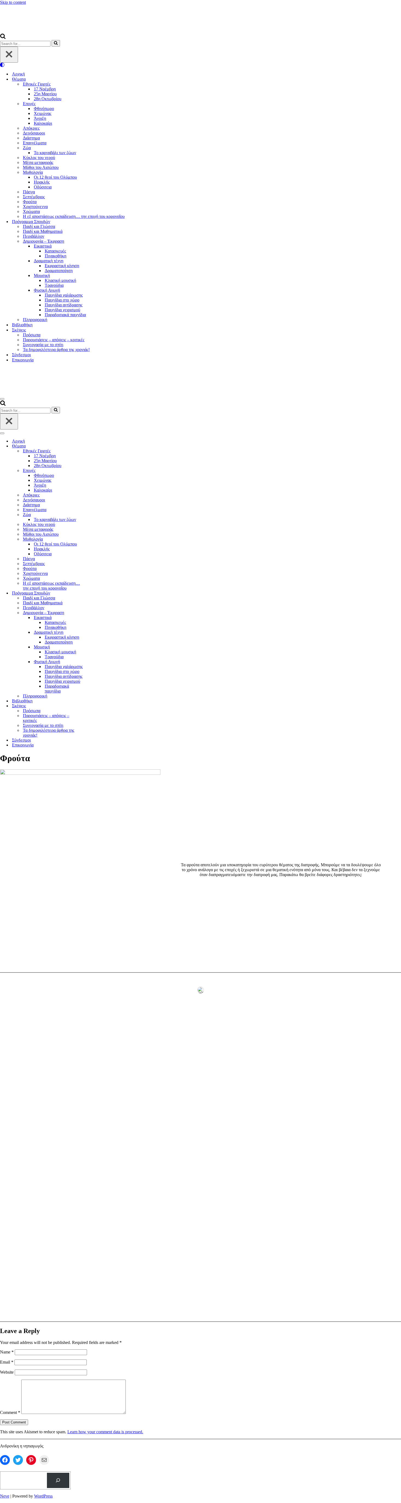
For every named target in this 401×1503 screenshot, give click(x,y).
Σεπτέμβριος (34, 196)
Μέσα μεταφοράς (38, 162)
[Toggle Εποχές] (95, 470)
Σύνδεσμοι (21, 354)
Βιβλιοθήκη (22, 324)
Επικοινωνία (23, 360)
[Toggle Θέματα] (95, 446)
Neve (4, 1496)
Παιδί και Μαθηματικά (42, 231)
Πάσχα (29, 192)
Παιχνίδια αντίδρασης (63, 305)
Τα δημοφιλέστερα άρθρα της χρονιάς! (56, 349)
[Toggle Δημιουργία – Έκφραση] (95, 613)
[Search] (3, 37)
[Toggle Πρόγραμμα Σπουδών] (95, 593)
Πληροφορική (35, 319)
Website (7, 1372)
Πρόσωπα (31, 335)
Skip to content (13, 2)
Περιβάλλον (33, 236)
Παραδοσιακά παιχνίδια (65, 314)
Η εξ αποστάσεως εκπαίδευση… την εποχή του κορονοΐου (74, 216)
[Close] (9, 55)
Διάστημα (31, 138)
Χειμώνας (42, 113)
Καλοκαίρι (43, 123)
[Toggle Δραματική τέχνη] (95, 632)
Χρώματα (31, 211)
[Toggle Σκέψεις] (95, 706)
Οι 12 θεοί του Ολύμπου (55, 177)
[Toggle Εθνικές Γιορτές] (95, 451)
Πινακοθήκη (55, 256)
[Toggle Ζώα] (95, 515)
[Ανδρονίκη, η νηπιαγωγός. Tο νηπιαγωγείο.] (51, 30)
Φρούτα (30, 201)
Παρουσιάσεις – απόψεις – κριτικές (53, 339)
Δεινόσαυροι (34, 133)
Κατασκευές (55, 251)
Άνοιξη (40, 118)
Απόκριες (31, 128)
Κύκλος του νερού (39, 157)
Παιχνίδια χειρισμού (62, 309)
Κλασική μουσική (60, 280)
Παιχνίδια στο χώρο (62, 300)
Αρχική (18, 74)
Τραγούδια (54, 285)
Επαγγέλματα (34, 143)
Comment (10, 1412)
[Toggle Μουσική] (95, 647)
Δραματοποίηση (59, 270)
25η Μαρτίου (45, 94)
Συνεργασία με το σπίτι (43, 344)
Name (7, 1352)
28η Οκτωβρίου (47, 98)
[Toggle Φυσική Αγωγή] (95, 662)
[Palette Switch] (200, 65)
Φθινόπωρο (44, 108)
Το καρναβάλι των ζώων (55, 152)
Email (6, 1362)
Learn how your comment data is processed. (105, 1431)
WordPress (43, 1496)
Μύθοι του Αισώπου (41, 167)
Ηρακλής (42, 182)
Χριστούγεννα (35, 206)
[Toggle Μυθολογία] (95, 539)
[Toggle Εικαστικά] (95, 617)
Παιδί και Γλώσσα (39, 226)
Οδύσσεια (43, 187)
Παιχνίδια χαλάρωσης (64, 295)
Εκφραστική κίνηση (62, 265)
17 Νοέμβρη (45, 89)
